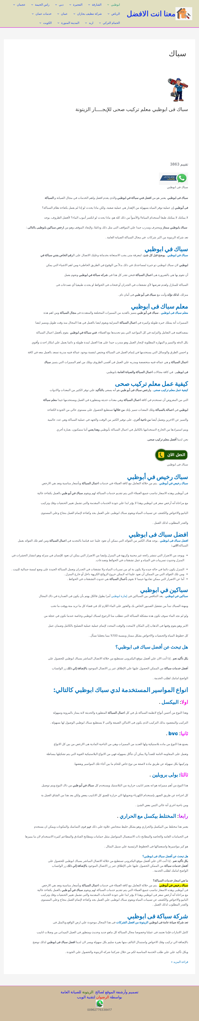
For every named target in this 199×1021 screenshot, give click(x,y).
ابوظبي (115, 4)
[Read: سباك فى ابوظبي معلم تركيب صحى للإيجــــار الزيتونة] (178, 89)
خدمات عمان (43, 14)
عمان (64, 14)
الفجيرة (77, 4)
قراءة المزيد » (179, 962)
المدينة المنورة (70, 23)
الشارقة (96, 4)
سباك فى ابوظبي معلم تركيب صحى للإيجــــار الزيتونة (131, 109)
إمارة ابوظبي (118, 596)
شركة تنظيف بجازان (89, 14)
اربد (91, 23)
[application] (109, 4)
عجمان (21, 4)
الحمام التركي (111, 23)
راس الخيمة (42, 4)
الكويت (47, 23)
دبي (61, 4)
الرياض (115, 14)
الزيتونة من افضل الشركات (132, 922)
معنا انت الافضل (151, 13)
